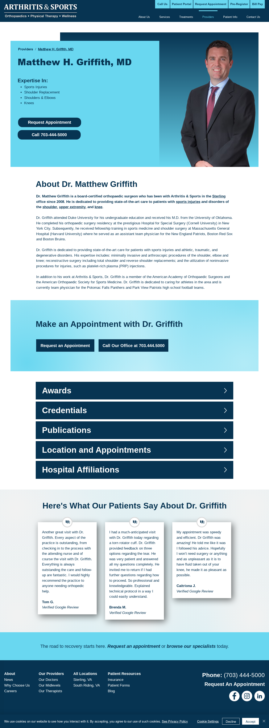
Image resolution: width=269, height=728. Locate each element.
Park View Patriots (147, 288)
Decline (231, 721)
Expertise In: (33, 80)
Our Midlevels (50, 685)
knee (40, 261)
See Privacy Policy (175, 721)
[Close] (263, 721)
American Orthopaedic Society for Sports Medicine (81, 282)
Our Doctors (48, 680)
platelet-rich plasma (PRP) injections (116, 266)
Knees (29, 103)
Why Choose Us (17, 685)
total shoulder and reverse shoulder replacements (136, 261)
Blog (111, 691)
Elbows (50, 98)
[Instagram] (247, 696)
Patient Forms (119, 685)
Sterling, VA (82, 680)
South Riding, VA (86, 685)
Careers (10, 691)
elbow (217, 255)
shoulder (203, 255)
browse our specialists (191, 646)
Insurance (115, 680)
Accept (250, 721)
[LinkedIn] (259, 696)
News (8, 680)
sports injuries (163, 250)
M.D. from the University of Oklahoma (202, 218)
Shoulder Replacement (42, 92)
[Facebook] (234, 696)
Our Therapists (50, 691)
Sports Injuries (35, 87)
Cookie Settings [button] (208, 721)
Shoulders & (34, 98)
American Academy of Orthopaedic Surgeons (187, 277)
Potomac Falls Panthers (106, 288)
